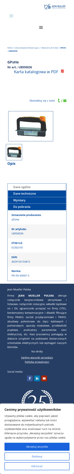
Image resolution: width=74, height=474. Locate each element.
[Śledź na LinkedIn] (37, 378)
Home (9, 47)
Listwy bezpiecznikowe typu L (27, 47)
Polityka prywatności (37, 362)
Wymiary (19, 200)
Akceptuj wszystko (37, 446)
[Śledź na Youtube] (44, 378)
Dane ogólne (22, 187)
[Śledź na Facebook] (30, 378)
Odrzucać (37, 466)
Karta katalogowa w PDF (36, 71)
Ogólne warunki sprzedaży (37, 357)
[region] (37, 439)
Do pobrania (21, 207)
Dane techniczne (24, 194)
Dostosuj (37, 456)
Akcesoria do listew (50, 47)
